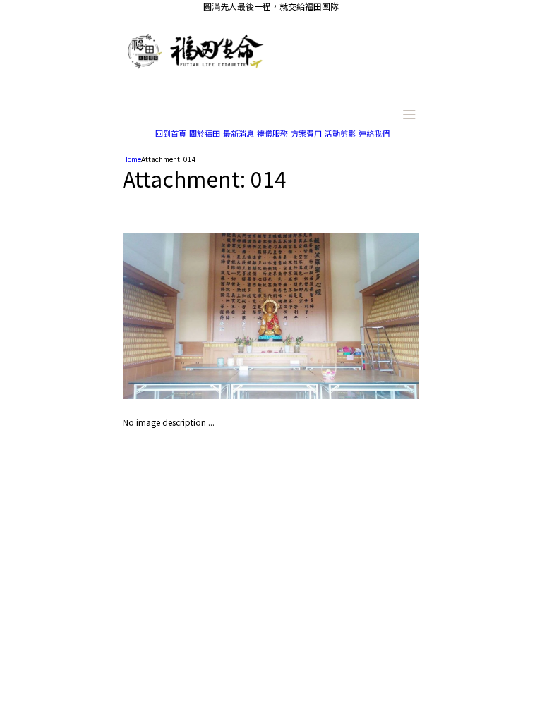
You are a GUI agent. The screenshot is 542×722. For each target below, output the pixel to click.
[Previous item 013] (197, 315)
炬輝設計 (347, 472)
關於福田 (204, 133)
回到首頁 (170, 133)
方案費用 (306, 133)
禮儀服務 (272, 133)
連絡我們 (374, 133)
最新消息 (238, 133)
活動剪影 (340, 133)
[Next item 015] (345, 315)
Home (132, 159)
